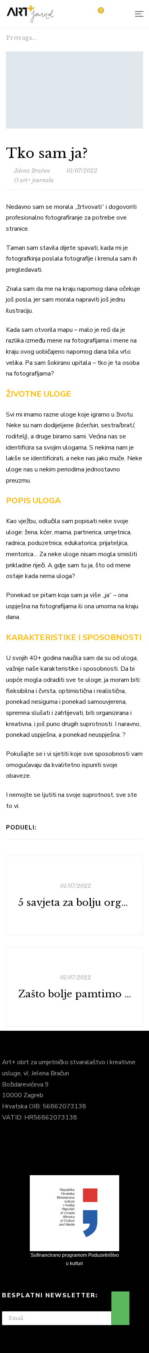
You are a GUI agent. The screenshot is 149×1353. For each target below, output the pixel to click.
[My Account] (119, 14)
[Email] (65, 827)
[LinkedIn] (76, 827)
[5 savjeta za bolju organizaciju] (74, 895)
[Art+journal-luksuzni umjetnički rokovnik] (30, 14)
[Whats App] (55, 827)
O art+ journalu (34, 180)
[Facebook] (45, 827)
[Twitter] (86, 827)
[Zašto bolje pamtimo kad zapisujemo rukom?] (74, 987)
